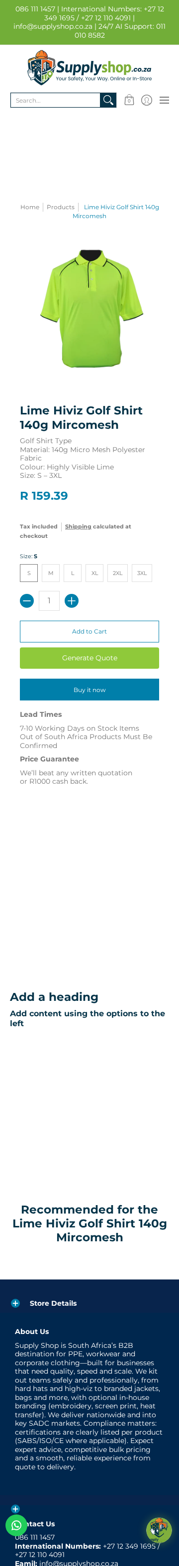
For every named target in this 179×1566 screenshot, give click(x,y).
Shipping (78, 526)
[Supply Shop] (89, 67)
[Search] (108, 100)
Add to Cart (89, 631)
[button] (129, 100)
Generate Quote (89, 657)
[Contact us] (16, 1525)
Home (29, 207)
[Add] (72, 601)
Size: (28, 556)
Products (61, 207)
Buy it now (90, 690)
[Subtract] (27, 601)
